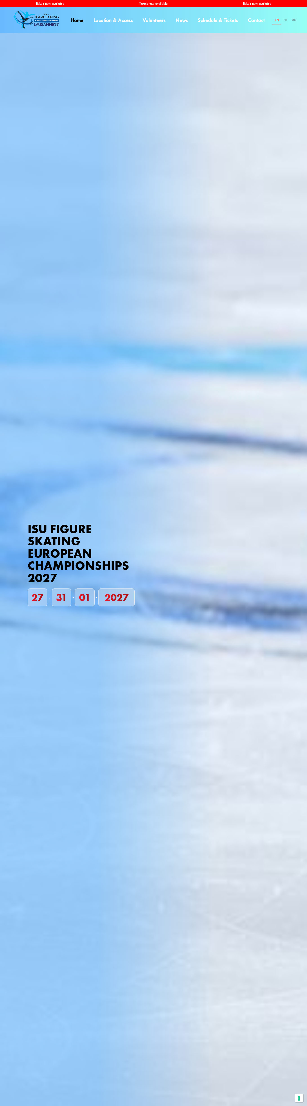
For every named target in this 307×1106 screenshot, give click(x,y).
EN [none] (277, 20)
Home (77, 20)
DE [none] (294, 20)
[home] (36, 20)
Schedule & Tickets (218, 20)
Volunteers (154, 20)
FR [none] (285, 20)
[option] (285, 20)
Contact (256, 20)
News (182, 20)
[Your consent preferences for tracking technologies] (299, 1098)
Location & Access (113, 20)
